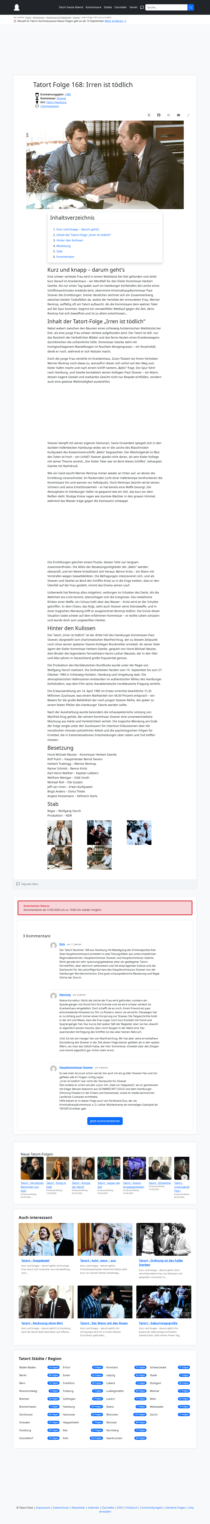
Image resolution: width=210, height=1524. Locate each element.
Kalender (93, 1507)
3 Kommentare (49, 106)
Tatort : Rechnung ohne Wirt (42, 1323)
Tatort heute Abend (71, 7)
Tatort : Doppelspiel (35, 1260)
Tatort (28, 17)
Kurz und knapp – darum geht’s (77, 229)
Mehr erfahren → (115, 21)
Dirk (62, 944)
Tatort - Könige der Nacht (81, 1185)
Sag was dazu (29, 884)
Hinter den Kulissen (69, 240)
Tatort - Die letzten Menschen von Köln (32, 1187)
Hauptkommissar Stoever (76, 1067)
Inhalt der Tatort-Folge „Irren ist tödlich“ (83, 235)
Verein (133, 7)
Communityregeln (151, 1507)
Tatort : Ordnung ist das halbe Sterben (161, 1263)
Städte (108, 7)
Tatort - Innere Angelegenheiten (133, 1185)
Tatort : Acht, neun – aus (98, 1260)
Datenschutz (61, 1507)
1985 (68, 94)
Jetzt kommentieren (105, 1121)
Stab (59, 251)
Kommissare (93, 7)
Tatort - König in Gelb (56, 1185)
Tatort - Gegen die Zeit (108, 1185)
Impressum (43, 1507)
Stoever (76, 17)
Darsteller (121, 7)
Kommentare (65, 257)
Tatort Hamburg (56, 102)
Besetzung (63, 246)
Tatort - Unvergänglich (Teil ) (183, 1187)
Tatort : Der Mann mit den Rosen (104, 1323)
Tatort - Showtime (160, 1183)
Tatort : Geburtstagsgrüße (158, 1323)
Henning (65, 994)
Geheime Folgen (175, 1507)
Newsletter (78, 1507)
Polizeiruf (131, 1507)
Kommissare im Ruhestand (58, 17)
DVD (120, 1507)
